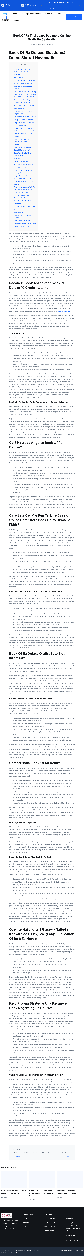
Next (67, 1156)
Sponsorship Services (34, 14)
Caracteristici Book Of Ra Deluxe (25, 117)
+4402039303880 (30, 6)
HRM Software (61, 2)
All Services (49, 14)
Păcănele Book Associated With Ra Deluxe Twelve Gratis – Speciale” (25, 71)
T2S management (50, 2)
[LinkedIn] (77, 1240)
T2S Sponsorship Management (22, 1250)
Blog (59, 14)
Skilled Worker (49, 8)
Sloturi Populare (19, 77)
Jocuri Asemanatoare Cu (22, 161)
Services (26, 1222)
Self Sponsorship (72, 2)
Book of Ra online (64, 311)
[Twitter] (82, 5)
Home (14, 14)
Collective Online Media (10, 1253)
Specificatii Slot (19, 158)
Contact (15, 21)
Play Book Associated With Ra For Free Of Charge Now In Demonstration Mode (24, 189)
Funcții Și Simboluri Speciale (23, 120)
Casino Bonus (18, 212)
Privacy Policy (78, 1250)
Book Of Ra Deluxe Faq (22, 221)
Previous (17, 1156)
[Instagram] (74, 1240)
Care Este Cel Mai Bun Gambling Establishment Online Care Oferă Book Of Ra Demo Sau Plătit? (25, 94)
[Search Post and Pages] (42, 5)
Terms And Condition (65, 1250)
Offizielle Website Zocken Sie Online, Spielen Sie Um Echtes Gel (41, 1193)
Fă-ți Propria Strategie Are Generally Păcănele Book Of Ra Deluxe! (24, 141)
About (21, 14)
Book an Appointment (74, 17)
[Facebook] (79, 5)
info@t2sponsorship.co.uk (13, 6)
